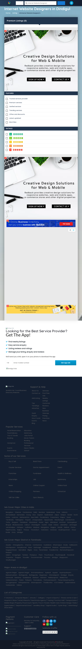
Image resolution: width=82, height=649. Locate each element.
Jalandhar (64, 525)
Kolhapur (20, 527)
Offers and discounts (17, 114)
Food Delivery (12, 433)
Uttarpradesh (37, 520)
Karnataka (20, 515)
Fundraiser (37, 473)
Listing (14, 13)
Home (8, 13)
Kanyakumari (22, 547)
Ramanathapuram (67, 550)
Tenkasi (25, 555)
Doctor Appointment (41, 467)
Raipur (62, 517)
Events (34, 421)
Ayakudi (48, 572)
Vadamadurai (70, 582)
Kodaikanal (47, 547)
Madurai (36, 527)
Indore (56, 525)
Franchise (46, 418)
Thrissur (26, 530)
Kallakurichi (73, 545)
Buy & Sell (12, 461)
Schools (33, 598)
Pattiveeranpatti (50, 580)
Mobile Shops (9, 603)
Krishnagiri (37, 547)
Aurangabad (72, 522)
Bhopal (8, 525)
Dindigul (64, 575)
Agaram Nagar (11, 572)
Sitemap (45, 413)
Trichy (8, 522)
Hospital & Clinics (10, 600)
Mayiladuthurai (65, 547)
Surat (69, 517)
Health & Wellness (64, 473)
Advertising (72, 605)
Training (50, 600)
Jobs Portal (28, 435)
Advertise (35, 408)
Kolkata (64, 512)
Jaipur (56, 515)
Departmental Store (23, 605)
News (44, 421)
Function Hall (59, 600)
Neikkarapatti (53, 577)
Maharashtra (24, 517)
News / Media (29, 448)
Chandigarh (35, 525)
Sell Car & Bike (14, 497)
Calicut (27, 525)
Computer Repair (21, 598)
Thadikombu (47, 582)
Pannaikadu (37, 580)
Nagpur (53, 527)
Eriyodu (71, 575)
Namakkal (22, 550)
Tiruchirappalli (60, 555)
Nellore (66, 527)
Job (34, 479)
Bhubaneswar (18, 525)
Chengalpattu (18, 545)
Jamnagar (73, 525)
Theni (40, 555)
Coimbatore (27, 512)
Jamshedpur (10, 527)
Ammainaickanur (37, 572)
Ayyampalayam (65, 572)
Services (45, 391)
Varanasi (53, 530)
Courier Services (15, 467)
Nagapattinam (11, 550)
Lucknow (15, 517)
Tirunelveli (70, 555)
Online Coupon (39, 485)
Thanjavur (33, 555)
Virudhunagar (11, 560)
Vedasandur (10, 585)
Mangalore (45, 527)
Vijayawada (48, 520)
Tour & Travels (44, 603)
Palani (21, 580)
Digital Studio (51, 605)
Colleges (41, 598)
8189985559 (30, 628)
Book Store (37, 461)
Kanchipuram (11, 547)
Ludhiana (28, 527)
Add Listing (36, 398)
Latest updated (15, 118)
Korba (8, 517)
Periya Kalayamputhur (66, 580)
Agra (46, 522)
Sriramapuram (36, 582)
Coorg (28, 515)
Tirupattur (9, 557)
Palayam (28, 580)
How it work (36, 418)
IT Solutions (8, 598)
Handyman (11, 443)
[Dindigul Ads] (41, 60)
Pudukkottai (53, 550)
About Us (35, 391)
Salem (8, 555)
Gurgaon (15, 522)
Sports (35, 603)
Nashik (60, 527)
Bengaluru (9, 512)
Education (28, 430)
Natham (36, 577)
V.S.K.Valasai (58, 582)
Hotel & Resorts (24, 600)
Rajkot (19, 530)
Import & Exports (52, 598)
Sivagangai (16, 555)
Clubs (75, 603)
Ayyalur (55, 572)
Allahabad (54, 522)
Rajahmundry (11, 530)
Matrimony (28, 433)
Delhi (35, 512)
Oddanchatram (11, 580)
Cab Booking (62, 461)
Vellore (19, 585)
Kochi (76, 515)
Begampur (43, 575)
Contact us (36, 393)
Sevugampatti (11, 582)
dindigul (20, 532)
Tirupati (28, 520)
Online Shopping (15, 491)
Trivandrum (35, 530)
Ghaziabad (33, 522)
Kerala (70, 515)
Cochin (44, 525)
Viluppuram (63, 557)
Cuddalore (47, 545)
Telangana (19, 520)
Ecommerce (11, 450)
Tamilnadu (10, 520)
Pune (58, 512)
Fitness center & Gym (69, 598)
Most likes (12, 122)
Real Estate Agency (38, 600)
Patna (73, 527)
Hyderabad (50, 512)
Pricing (44, 416)
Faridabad (23, 522)
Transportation (71, 600)
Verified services (15, 106)
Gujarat (40, 515)
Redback (59, 642)
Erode (8, 532)
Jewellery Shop (38, 605)
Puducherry (54, 517)
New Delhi (34, 517)
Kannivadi (9, 577)
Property (18, 603)
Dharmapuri (57, 545)
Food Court (27, 603)
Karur (30, 547)
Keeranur (18, 577)
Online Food (62, 485)
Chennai (18, 512)
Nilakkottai (64, 577)
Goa (34, 515)
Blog (33, 423)
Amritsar (62, 522)
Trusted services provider (18, 99)
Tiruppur (18, 557)
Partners (36, 491)
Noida (41, 522)
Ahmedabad (10, 515)
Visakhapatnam (64, 530)
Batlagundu (23, 575)
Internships (13, 479)
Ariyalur (8, 545)
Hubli (50, 525)
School (26, 450)
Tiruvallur (26, 557)
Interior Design (66, 603)
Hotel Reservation (14, 430)
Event (60, 467)
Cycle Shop (62, 605)
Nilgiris (30, 550)
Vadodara (44, 530)
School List (62, 491)
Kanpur (63, 515)
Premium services (15, 103)
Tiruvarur (47, 557)
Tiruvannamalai (36, 557)
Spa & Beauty (38, 497)
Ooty (13, 532)
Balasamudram (11, 575)
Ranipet (9, 552)
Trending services (15, 110)
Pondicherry (44, 517)
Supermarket (9, 605)
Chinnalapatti (54, 575)
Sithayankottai (23, 582)
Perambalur (43, 550)
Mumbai (42, 512)
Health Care (54, 603)
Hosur (74, 530)
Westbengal (59, 520)
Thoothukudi (48, 555)
